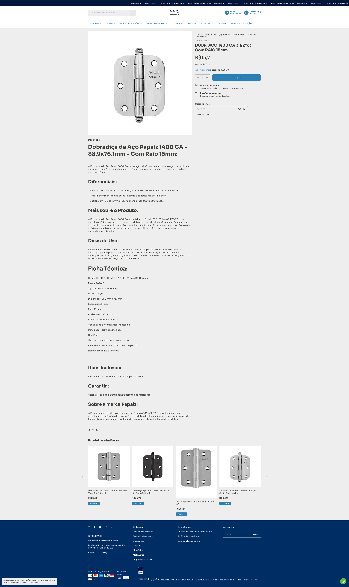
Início (197, 34)
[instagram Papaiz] (89, 527)
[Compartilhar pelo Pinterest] (97, 430)
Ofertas (192, 23)
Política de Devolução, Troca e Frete (195, 531)
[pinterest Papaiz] (111, 527)
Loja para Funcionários (189, 541)
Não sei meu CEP (202, 114)
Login (232, 12)
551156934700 (95, 536)
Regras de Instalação (241, 23)
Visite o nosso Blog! (97, 552)
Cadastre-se (235, 14)
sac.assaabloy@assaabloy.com (103, 540)
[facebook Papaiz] (95, 527)
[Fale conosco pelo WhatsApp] (343, 581)
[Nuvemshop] (149, 580)
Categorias (93, 23)
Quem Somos (184, 527)
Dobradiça (205, 34)
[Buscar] (133, 13)
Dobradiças (177, 23)
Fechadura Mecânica (157, 23)
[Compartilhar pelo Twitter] (93, 430)
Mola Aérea (220, 23)
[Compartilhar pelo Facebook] (89, 430)
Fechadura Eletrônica (131, 23)
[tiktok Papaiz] (106, 527)
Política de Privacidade (189, 536)
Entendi (37, 582)
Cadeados (110, 23)
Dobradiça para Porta (221, 34)
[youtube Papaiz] (100, 527)
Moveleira (205, 23)
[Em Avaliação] (199, 571)
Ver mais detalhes (202, 64)
